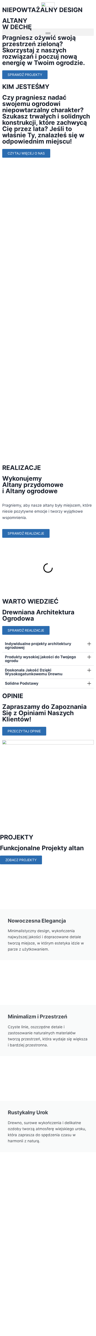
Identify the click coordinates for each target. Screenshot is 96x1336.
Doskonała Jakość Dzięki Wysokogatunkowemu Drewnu (34, 672)
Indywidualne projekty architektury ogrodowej (38, 645)
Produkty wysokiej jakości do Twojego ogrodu (40, 659)
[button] (48, 32)
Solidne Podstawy (21, 683)
